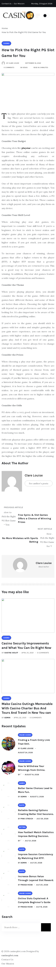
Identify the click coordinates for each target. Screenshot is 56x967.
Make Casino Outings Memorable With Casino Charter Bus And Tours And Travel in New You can (27, 708)
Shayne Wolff (11, 653)
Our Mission (19, 3)
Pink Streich (27, 818)
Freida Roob (27, 885)
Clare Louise (34, 475)
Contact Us (6, 3)
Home (5, 28)
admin (7, 717)
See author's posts (38, 483)
